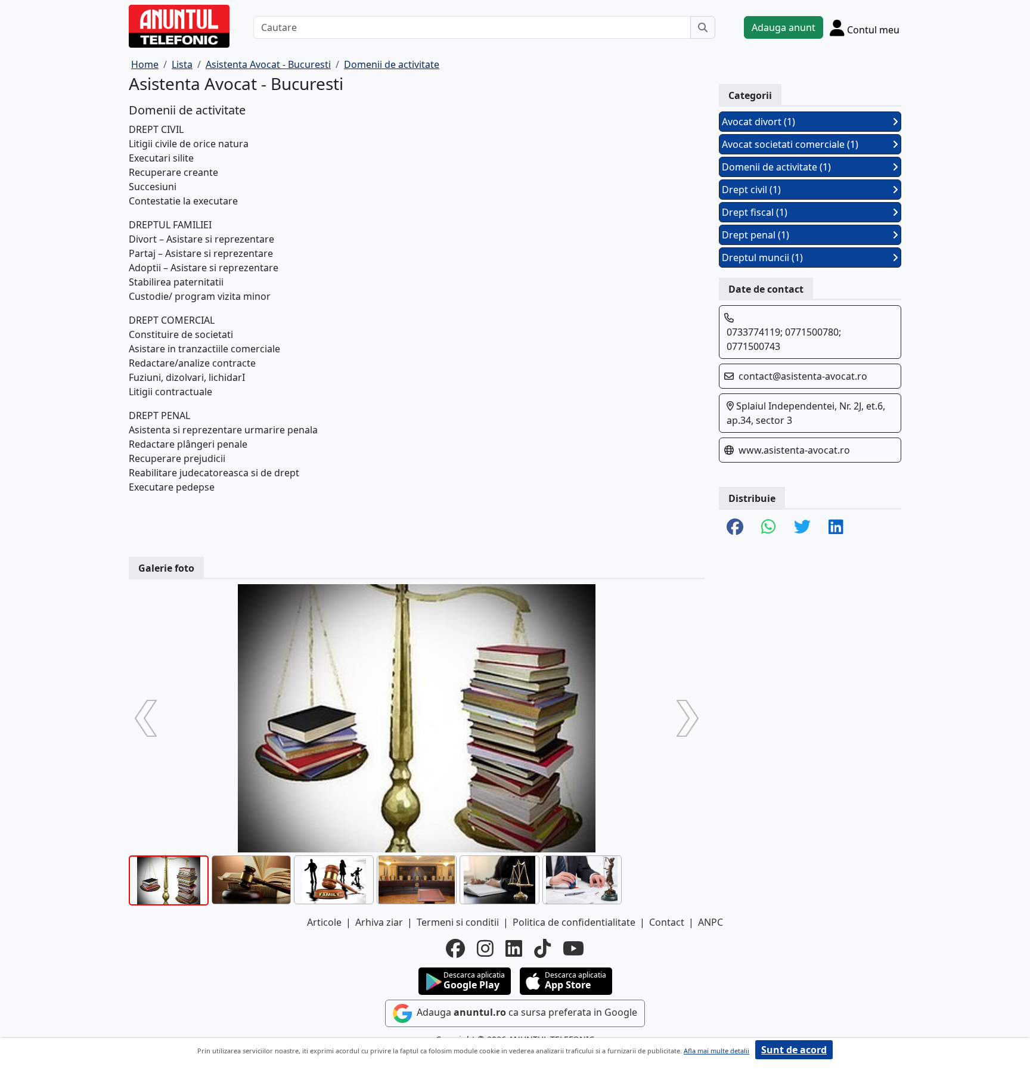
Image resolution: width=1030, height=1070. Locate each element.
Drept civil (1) (751, 189)
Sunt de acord (794, 1049)
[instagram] (485, 948)
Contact (666, 922)
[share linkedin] (836, 527)
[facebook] (455, 948)
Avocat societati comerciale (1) (790, 144)
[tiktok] (542, 948)
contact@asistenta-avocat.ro (803, 376)
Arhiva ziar (379, 922)
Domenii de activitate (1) (776, 166)
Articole (324, 922)
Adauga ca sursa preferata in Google (525, 1012)
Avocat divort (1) (758, 121)
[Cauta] (702, 27)
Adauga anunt (783, 27)
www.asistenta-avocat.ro (794, 450)
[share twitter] (802, 527)
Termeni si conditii (458, 922)
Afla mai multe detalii (716, 1050)
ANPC (710, 922)
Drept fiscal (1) (754, 212)
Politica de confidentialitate (574, 922)
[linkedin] (513, 948)
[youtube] (573, 948)
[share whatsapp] (768, 527)
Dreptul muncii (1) (762, 257)
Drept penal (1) (755, 234)
